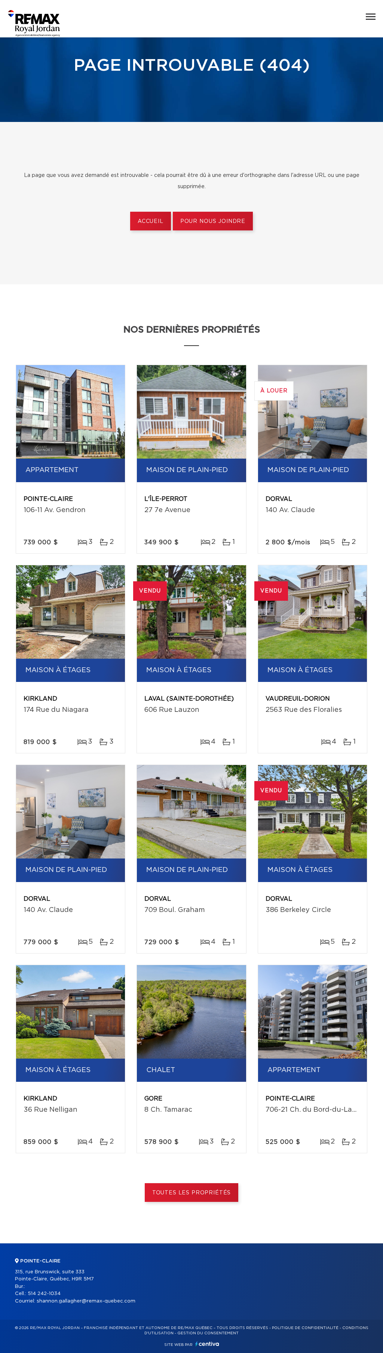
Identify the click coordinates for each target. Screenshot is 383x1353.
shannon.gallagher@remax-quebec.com (86, 1301)
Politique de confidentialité (305, 1328)
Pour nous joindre (212, 221)
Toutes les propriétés (191, 1193)
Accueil (150, 221)
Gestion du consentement (208, 1333)
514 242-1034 (44, 1293)
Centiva (207, 1343)
